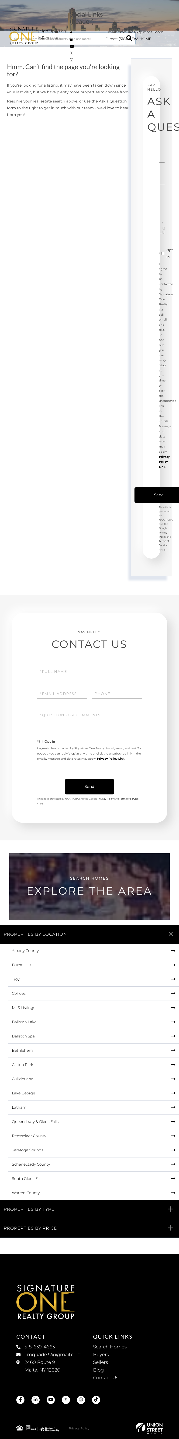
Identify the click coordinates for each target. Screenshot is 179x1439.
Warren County (26, 1193)
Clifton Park (22, 1065)
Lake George (23, 1093)
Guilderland (23, 1079)
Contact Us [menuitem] (105, 1378)
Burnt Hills (21, 965)
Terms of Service (129, 798)
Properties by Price (30, 1228)
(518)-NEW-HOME (135, 39)
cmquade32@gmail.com (141, 32)
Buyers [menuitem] (101, 1355)
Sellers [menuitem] (100, 1362)
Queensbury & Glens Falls (35, 1122)
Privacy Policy (106, 798)
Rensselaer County (29, 1136)
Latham (19, 1107)
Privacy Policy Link (164, 462)
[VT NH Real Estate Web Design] (149, 1428)
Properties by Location (35, 934)
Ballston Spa (23, 1036)
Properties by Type (29, 1209)
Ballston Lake (24, 1022)
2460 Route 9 (42, 1366)
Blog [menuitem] (98, 1370)
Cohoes (19, 993)
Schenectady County (31, 1164)
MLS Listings (23, 1008)
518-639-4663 (39, 1347)
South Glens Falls (27, 1179)
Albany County (25, 951)
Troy (16, 979)
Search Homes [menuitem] (110, 1347)
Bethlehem (22, 1050)
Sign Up (47, 31)
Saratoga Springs (27, 1150)
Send (89, 786)
